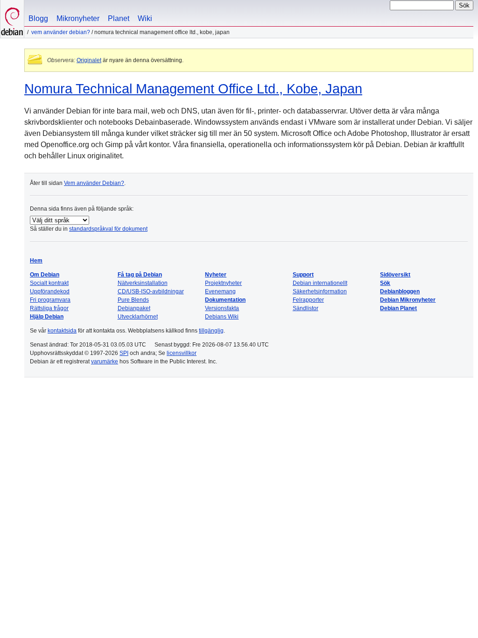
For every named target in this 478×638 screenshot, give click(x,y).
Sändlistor (305, 308)
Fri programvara (50, 300)
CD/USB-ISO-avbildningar (151, 291)
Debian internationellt (320, 283)
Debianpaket (134, 308)
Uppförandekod (50, 291)
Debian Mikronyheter (408, 300)
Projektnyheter (223, 283)
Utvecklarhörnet (138, 316)
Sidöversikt (395, 274)
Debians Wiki (222, 316)
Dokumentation (225, 300)
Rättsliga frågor (49, 308)
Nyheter (215, 274)
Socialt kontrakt (49, 283)
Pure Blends (133, 300)
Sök (385, 283)
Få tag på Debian (140, 274)
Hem (36, 260)
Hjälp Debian (46, 316)
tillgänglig (211, 330)
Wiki (145, 18)
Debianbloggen (400, 291)
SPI (124, 353)
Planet (118, 18)
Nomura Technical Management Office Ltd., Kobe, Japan (193, 88)
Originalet (89, 60)
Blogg (38, 18)
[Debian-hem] (12, 19)
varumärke (104, 361)
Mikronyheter (77, 18)
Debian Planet (398, 308)
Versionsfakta (222, 308)
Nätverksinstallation (143, 283)
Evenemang (220, 291)
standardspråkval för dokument (108, 229)
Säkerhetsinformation (320, 291)
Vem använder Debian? (60, 32)
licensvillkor (182, 353)
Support (303, 274)
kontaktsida (62, 330)
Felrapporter (308, 300)
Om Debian (44, 274)
